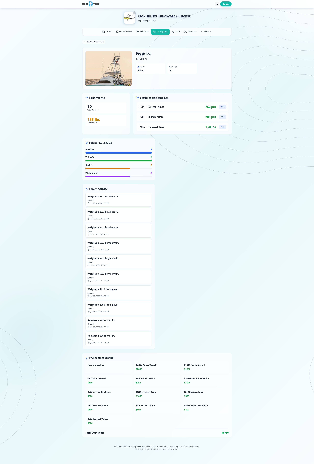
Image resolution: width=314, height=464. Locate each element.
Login (226, 4)
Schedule (144, 31)
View (222, 106)
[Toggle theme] (217, 4)
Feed (177, 31)
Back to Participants (95, 42)
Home (108, 31)
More (206, 31)
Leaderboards (125, 31)
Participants (162, 31)
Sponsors (192, 31)
